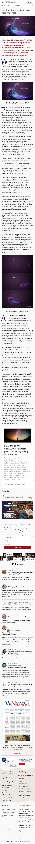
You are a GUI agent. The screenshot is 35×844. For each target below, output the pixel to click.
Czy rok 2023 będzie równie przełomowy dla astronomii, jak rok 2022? (15, 633)
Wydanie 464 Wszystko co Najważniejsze (20, 604)
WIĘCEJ (20, 831)
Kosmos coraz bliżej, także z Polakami (19, 617)
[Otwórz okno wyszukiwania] (32, 5)
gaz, (23, 149)
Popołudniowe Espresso (8, 812)
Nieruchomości (22, 784)
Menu (30, 2)
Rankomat (21, 778)
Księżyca (25, 50)
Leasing (20, 781)
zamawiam (17, 753)
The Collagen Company (24, 789)
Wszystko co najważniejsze (24, 841)
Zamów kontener (23, 786)
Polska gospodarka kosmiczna (17, 587)
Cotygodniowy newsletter (9, 809)
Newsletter (17, 5)
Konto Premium (6, 5)
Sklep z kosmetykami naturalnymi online (24, 796)
